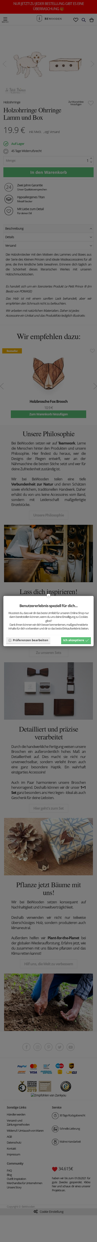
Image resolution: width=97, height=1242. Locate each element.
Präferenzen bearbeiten (30, 640)
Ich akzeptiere (73, 640)
